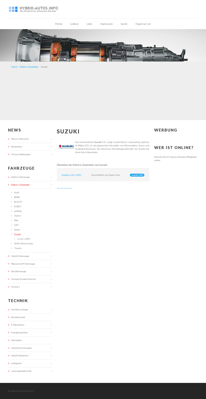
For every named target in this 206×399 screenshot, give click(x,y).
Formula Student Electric (23, 279)
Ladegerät (16, 363)
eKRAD (18, 211)
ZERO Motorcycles (23, 243)
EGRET (18, 206)
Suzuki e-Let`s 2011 (71, 175)
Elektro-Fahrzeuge (20, 177)
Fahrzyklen (16, 340)
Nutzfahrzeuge (18, 271)
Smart (17, 229)
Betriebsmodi (18, 317)
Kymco (17, 215)
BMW (17, 197)
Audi (16, 192)
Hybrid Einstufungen (21, 348)
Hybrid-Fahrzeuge (20, 256)
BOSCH (18, 201)
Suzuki (17, 234)
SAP (16, 225)
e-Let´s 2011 (23, 238)
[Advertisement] (103, 95)
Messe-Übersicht (20, 139)
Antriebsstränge (19, 309)
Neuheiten (16, 146)
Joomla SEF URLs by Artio (64, 188)
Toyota (17, 248)
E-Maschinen (17, 324)
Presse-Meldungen (21, 154)
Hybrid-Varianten (19, 355)
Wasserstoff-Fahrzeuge (23, 263)
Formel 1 (15, 286)
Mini (16, 220)
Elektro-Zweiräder (20, 184)
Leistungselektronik (21, 371)
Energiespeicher (19, 332)
